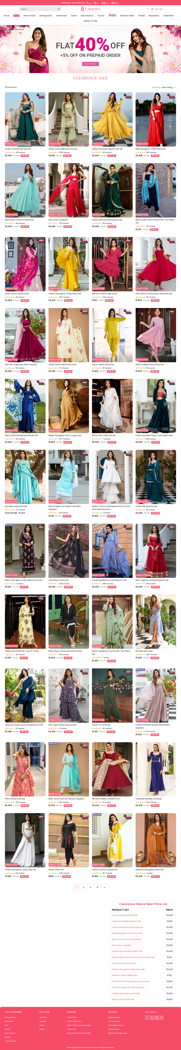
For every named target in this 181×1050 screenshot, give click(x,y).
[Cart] (156, 9)
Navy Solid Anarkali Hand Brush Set (21, 435)
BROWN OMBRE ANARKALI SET (106, 798)
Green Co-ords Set (101, 724)
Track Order (72, 1017)
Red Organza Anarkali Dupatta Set (152, 580)
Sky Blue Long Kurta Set (16, 506)
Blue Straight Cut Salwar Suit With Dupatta (65, 508)
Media (42, 1029)
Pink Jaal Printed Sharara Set (62, 724)
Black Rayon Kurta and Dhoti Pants (65, 651)
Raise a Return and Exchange (78, 1025)
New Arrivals (29, 15)
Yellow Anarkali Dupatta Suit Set (107, 148)
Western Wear (127, 15)
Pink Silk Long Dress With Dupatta (21, 364)
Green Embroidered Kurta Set (63, 148)
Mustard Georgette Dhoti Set (150, 869)
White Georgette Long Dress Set (20, 869)
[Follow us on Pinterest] (161, 1018)
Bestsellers (154, 15)
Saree (74, 15)
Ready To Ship (90, 21)
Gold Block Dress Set (59, 580)
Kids (112, 15)
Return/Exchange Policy (117, 1033)
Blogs (42, 1025)
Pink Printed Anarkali (15, 798)
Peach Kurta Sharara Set (17, 293)
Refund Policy (113, 1029)
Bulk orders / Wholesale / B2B (79, 1033)
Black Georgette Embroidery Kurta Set (23, 580)
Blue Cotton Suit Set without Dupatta (66, 798)
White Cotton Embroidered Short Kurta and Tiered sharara (111, 508)
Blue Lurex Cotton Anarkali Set (19, 219)
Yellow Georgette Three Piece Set (65, 293)
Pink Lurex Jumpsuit (58, 219)
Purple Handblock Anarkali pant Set (109, 580)
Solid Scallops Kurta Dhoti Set (150, 364)
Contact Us (71, 1029)
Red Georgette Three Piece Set (151, 148)
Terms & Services (74, 1021)
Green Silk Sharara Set (146, 506)
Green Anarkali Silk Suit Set (18, 148)
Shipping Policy (114, 1017)
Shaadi (141, 15)
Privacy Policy (113, 1021)
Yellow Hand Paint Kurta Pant (62, 364)
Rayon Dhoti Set (56, 869)
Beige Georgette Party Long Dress (65, 435)
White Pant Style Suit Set (104, 435)
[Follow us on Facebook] (147, 1018)
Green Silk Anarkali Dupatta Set (107, 219)
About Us (43, 1017)
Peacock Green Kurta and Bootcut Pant (24, 724)
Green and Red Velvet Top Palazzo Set (154, 435)
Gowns (101, 15)
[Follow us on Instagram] (156, 1018)
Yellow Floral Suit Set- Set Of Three (22, 651)
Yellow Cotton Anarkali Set (105, 869)
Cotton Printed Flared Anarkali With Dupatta (153, 726)
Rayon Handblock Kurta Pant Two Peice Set (111, 652)
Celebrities (168, 15)
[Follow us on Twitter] (152, 1018)
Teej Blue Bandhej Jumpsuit (149, 798)
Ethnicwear (61, 15)
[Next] (104, 887)
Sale (16, 16)
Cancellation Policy (116, 1025)
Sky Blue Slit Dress (144, 651)
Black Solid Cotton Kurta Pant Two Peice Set (155, 221)
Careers (43, 1021)
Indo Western (87, 15)
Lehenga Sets (45, 15)
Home (6, 15)
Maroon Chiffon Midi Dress (104, 293)
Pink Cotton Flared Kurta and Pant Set (154, 293)
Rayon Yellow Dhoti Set (103, 364)
